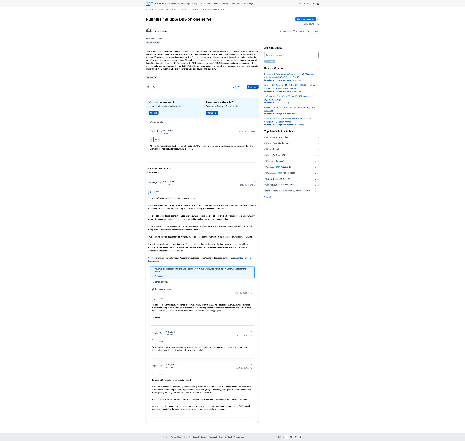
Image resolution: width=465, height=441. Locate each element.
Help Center (236, 4)
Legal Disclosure (199, 437)
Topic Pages (249, 4)
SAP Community (151, 9)
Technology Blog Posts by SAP (279, 80)
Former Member (160, 31)
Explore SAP (304, 4)
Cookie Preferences (236, 437)
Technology (182, 9)
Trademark (213, 437)
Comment (252, 87)
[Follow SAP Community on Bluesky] (291, 437)
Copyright (187, 437)
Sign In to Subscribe (305, 19)
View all (267, 197)
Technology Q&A (193, 9)
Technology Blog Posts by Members (281, 125)
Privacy (166, 437)
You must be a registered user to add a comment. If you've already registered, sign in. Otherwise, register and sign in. (200, 270)
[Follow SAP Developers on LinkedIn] (300, 437)
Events (226, 4)
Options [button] (318, 19)
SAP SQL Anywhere (153, 42)
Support (222, 437)
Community (160, 3)
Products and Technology (179, 4)
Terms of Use (176, 437)
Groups (195, 4)
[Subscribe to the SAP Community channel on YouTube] (296, 437)
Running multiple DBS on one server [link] (213, 9)
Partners (217, 4)
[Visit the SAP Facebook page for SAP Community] (287, 437)
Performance (151, 77)
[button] (309, 31)
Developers (206, 4)
